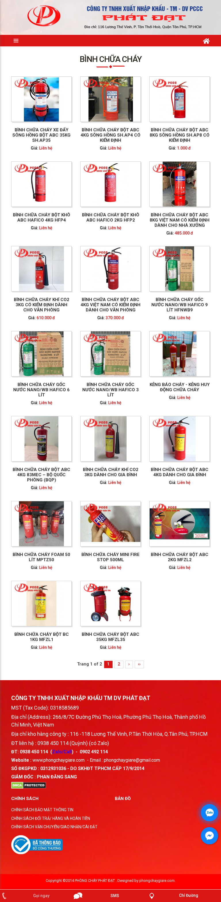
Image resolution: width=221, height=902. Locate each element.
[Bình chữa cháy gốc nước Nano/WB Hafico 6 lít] (41, 353)
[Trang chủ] (206, 40)
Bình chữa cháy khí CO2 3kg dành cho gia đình (110, 472)
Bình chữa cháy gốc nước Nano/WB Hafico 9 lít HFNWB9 (179, 305)
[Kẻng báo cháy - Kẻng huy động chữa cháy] (179, 353)
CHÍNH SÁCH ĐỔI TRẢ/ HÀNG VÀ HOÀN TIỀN (50, 818)
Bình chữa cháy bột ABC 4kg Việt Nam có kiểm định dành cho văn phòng (110, 305)
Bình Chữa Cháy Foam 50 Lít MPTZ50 (41, 557)
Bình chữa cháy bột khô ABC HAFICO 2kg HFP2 (110, 217)
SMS (114, 895)
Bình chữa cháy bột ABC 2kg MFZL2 (179, 557)
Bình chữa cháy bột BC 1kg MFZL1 (41, 637)
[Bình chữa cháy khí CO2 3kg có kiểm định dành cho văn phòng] (41, 268)
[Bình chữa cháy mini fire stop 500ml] (110, 523)
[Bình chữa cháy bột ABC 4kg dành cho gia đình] (179, 438)
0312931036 (53, 768)
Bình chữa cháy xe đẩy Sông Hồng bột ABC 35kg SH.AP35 (41, 135)
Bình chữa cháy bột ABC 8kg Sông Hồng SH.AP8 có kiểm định (179, 135)
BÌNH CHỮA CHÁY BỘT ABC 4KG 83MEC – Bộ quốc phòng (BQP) (41, 475)
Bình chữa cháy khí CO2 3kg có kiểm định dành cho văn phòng (41, 305)
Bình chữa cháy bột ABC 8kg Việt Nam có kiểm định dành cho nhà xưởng (179, 220)
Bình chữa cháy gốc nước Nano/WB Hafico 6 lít (41, 390)
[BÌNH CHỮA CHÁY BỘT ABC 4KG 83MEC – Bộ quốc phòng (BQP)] (41, 438)
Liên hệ (45, 147)
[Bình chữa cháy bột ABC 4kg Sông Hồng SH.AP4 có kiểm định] (110, 98)
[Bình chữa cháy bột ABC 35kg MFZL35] (110, 603)
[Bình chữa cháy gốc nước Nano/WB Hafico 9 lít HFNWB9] (179, 268)
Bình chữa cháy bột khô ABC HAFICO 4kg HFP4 (41, 217)
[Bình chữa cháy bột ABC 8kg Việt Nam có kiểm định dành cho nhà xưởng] (179, 183)
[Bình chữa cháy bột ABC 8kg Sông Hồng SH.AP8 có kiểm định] (179, 98)
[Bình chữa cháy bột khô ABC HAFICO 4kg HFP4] (41, 183)
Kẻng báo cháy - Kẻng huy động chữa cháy (180, 387)
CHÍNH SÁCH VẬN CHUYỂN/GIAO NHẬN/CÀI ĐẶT (54, 827)
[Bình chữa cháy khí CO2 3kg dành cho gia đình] (110, 438)
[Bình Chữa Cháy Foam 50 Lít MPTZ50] (41, 523)
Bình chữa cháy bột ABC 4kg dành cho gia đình (179, 472)
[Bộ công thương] (37, 844)
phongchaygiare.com (157, 880)
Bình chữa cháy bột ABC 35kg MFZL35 (110, 637)
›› (139, 664)
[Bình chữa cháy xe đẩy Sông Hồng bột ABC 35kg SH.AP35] (41, 98)
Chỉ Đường (188, 895)
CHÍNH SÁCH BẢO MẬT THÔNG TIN (42, 810)
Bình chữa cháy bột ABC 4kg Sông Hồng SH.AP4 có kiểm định (110, 135)
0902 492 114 (94, 751)
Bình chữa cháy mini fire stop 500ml (110, 557)
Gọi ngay (41, 895)
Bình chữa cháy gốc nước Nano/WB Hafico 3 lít (110, 390)
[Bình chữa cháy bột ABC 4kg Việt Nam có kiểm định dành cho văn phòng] (110, 268)
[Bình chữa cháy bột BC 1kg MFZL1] (41, 603)
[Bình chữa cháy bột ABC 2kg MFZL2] (179, 523)
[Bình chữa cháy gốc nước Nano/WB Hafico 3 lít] (110, 353)
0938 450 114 (34, 751)
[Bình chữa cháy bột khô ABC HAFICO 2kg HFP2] (110, 183)
